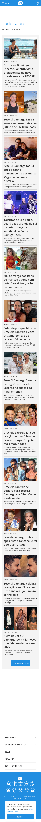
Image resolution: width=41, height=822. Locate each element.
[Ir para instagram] (20, 783)
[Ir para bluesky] (8, 783)
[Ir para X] (20, 790)
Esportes (10, 737)
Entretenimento (15, 744)
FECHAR (20, 817)
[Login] (37, 3)
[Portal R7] (20, 3)
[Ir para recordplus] (8, 790)
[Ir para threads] (32, 783)
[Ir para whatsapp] (26, 790)
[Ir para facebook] (14, 783)
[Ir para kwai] (26, 783)
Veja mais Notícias (20, 663)
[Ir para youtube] (32, 790)
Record (9, 758)
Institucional (13, 765)
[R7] (20, 779)
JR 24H (8, 751)
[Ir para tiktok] (14, 790)
